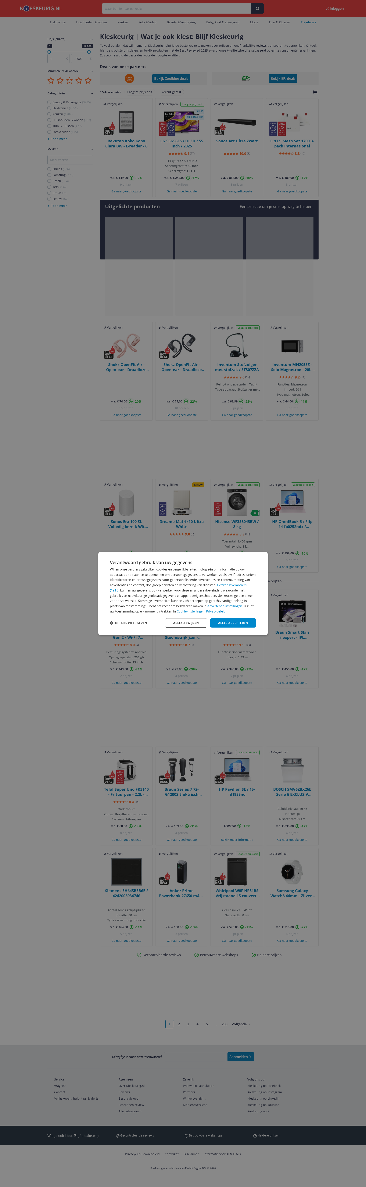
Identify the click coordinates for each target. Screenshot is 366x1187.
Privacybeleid (216, 611)
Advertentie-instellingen (224, 606)
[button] (128, 623)
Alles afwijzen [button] (186, 623)
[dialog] (183, 593)
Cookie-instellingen (190, 611)
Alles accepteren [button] (233, 623)
